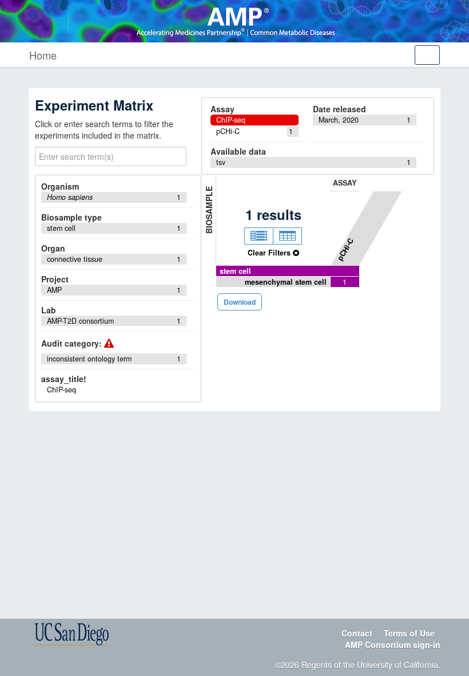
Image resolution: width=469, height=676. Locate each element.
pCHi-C (346, 248)
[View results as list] (258, 236)
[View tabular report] (287, 236)
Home (43, 55)
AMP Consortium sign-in (392, 644)
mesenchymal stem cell (286, 282)
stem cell (235, 271)
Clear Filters (270, 252)
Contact (356, 633)
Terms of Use (409, 633)
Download (240, 302)
